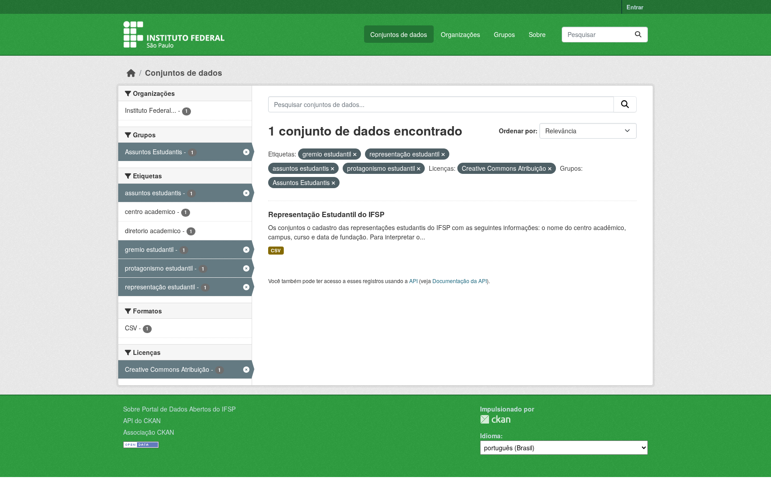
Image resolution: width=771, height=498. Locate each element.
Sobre (537, 34)
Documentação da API (459, 280)
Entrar (634, 7)
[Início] (131, 72)
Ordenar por (517, 130)
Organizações (460, 34)
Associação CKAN (148, 432)
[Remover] (354, 154)
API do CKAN (142, 420)
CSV (276, 250)
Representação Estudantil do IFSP (326, 214)
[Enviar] (638, 34)
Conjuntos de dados (398, 34)
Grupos (504, 34)
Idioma (490, 435)
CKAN (495, 419)
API (413, 280)
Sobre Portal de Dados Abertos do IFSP (179, 408)
